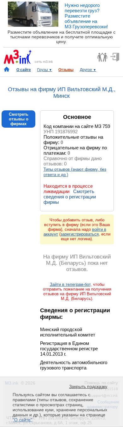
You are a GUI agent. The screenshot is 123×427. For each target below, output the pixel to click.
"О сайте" (22, 419)
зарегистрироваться (80, 234)
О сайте (23, 70)
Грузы (44, 70)
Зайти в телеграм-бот (70, 284)
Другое (88, 70)
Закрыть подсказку (88, 386)
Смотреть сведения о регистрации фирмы (70, 197)
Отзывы (65, 70)
